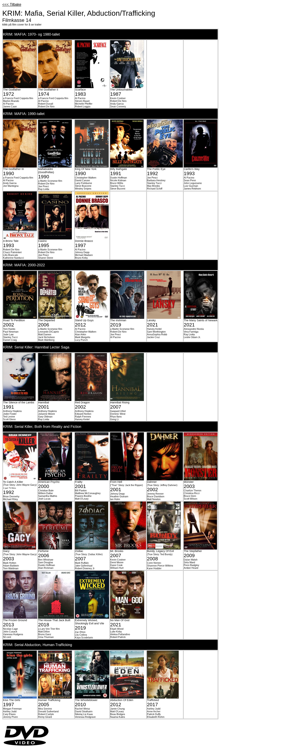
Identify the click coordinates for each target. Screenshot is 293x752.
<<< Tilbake (11, 4)
